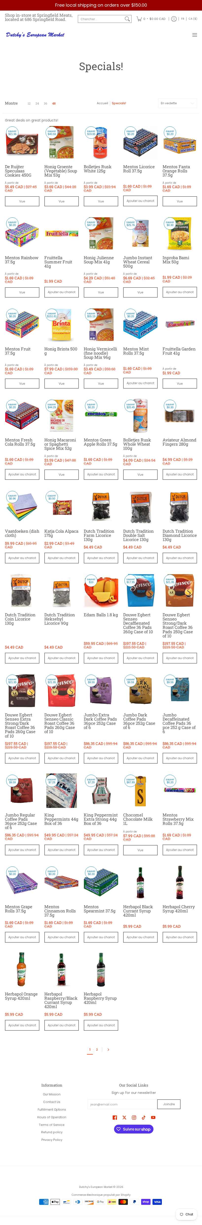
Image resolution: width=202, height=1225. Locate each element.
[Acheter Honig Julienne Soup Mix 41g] (101, 233)
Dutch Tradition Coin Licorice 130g (20, 619)
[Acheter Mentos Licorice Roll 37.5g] (140, 142)
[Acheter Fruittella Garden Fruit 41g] (180, 324)
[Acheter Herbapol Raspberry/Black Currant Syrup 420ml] (61, 970)
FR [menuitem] (182, 19)
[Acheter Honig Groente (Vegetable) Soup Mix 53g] (61, 142)
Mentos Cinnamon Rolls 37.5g (60, 911)
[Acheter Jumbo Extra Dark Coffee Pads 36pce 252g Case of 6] (101, 690)
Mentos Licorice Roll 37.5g (139, 169)
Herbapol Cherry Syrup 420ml (179, 909)
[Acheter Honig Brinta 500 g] (61, 324)
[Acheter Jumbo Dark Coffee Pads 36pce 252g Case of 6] (140, 690)
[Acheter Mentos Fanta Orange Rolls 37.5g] (180, 142)
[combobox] (100, 19)
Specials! (119, 103)
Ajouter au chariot (140, 201)
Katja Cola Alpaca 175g (61, 533)
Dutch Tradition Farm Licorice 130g (99, 535)
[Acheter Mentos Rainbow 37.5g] (22, 233)
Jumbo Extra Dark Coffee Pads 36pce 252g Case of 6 (100, 721)
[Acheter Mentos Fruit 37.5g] (22, 324)
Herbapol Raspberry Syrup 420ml (100, 998)
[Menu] (194, 35)
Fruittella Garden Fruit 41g (179, 351)
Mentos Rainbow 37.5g (21, 260)
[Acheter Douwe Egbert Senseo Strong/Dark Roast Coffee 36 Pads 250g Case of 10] (180, 590)
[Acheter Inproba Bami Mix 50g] (180, 233)
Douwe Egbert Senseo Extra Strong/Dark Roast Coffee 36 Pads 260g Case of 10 (20, 725)
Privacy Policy (51, 1140)
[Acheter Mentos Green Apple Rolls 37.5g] (101, 415)
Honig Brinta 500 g (60, 351)
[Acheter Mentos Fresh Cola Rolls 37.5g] (22, 415)
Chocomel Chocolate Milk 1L (138, 819)
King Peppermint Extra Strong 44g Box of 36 (101, 819)
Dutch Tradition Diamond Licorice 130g (180, 535)
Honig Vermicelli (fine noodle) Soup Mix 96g (100, 353)
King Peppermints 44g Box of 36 (61, 819)
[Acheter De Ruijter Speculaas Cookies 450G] (22, 142)
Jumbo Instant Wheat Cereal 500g (137, 262)
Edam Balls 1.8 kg (101, 615)
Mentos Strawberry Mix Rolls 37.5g (178, 819)
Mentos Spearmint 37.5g (100, 909)
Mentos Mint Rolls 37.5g (136, 351)
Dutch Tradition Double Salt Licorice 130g (138, 535)
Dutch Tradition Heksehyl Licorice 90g (59, 619)
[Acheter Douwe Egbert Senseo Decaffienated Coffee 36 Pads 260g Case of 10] (140, 590)
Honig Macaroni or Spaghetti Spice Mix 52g (60, 444)
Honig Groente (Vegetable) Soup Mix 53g (60, 171)
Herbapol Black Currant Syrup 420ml (138, 911)
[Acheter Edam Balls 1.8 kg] (101, 590)
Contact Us (51, 1102)
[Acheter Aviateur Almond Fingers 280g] (180, 415)
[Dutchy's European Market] (36, 35)
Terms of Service (52, 1125)
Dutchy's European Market (96, 1187)
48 (54, 103)
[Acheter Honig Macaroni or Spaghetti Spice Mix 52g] (61, 415)
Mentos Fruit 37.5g (18, 351)
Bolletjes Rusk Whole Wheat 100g (137, 444)
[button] (114, 1117)
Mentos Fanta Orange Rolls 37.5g (176, 171)
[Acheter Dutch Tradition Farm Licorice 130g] (101, 507)
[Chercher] (127, 19)
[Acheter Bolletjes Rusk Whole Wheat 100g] (140, 415)
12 (29, 103)
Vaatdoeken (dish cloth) (22, 533)
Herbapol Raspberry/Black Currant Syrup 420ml (61, 1000)
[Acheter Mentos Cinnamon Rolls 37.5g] (61, 882)
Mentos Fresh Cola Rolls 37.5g (20, 442)
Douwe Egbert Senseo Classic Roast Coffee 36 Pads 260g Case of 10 (59, 723)
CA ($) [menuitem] (193, 19)
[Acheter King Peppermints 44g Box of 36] (61, 790)
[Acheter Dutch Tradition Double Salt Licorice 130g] (140, 507)
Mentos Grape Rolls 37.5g (18, 909)
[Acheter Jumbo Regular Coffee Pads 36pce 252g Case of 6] (22, 790)
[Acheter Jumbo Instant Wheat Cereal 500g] (140, 233)
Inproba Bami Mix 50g (176, 260)
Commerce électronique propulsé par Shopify (101, 1195)
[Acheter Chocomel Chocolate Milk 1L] (140, 790)
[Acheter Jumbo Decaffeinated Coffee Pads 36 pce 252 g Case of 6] (180, 690)
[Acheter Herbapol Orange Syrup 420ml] (22, 970)
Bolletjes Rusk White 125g (98, 169)
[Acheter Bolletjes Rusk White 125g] (101, 142)
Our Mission (52, 1094)
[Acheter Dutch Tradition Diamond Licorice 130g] (180, 507)
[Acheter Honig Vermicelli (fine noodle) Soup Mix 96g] (101, 324)
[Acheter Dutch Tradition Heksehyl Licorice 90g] (61, 590)
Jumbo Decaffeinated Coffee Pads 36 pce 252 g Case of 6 (179, 723)
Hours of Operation (51, 1117)
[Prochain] (109, 1049)
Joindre (169, 1104)
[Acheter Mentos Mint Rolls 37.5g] (140, 324)
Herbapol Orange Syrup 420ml (21, 996)
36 (45, 103)
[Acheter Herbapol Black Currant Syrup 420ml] (140, 882)
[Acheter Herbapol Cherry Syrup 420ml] (180, 882)
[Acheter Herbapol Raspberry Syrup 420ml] (101, 970)
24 (37, 103)
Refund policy (52, 1132)
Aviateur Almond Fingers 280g (179, 442)
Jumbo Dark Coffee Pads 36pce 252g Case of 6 (139, 721)
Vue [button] (22, 201)
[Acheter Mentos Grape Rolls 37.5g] (22, 882)
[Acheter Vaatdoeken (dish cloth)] (22, 507)
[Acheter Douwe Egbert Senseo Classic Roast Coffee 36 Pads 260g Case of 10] (61, 690)
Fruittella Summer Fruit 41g (58, 262)
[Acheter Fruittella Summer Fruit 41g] (61, 233)
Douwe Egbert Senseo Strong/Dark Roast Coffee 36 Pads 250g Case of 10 (178, 625)
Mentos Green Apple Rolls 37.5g (100, 442)
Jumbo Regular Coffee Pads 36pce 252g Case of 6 (21, 821)
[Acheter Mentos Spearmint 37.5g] (101, 882)
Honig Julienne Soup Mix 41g (99, 260)
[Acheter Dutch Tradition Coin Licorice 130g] (22, 590)
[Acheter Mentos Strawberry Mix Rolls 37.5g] (180, 790)
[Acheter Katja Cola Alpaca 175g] (61, 507)
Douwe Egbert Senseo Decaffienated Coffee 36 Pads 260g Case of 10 (138, 623)
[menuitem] (151, 19)
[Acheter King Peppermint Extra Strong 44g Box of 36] (101, 790)
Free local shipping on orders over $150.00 (101, 5)
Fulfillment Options (52, 1109)
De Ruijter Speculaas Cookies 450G (18, 171)
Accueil (102, 103)
